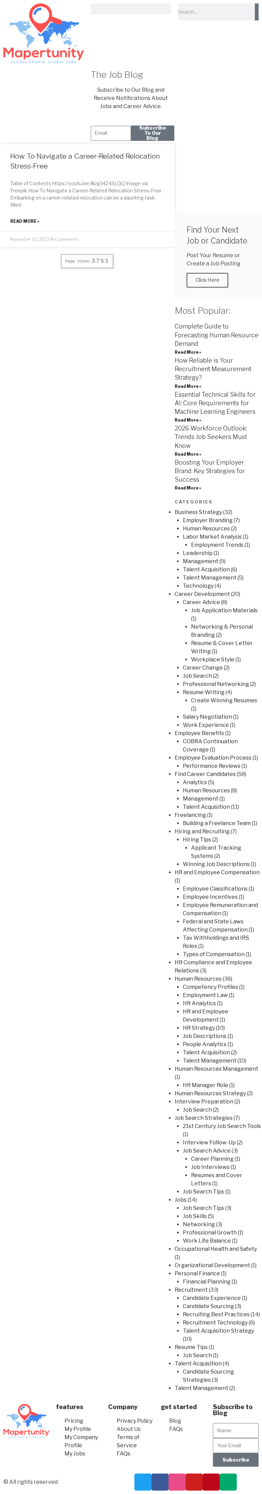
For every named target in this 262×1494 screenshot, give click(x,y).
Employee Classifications (215, 888)
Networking (199, 1224)
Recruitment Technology (215, 1322)
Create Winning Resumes (224, 700)
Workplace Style (212, 659)
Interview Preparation (204, 1101)
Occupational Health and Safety (216, 1249)
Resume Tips (191, 1347)
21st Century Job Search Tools (222, 1126)
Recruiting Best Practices (216, 1314)
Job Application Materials (224, 610)
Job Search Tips (203, 1191)
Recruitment (191, 1290)
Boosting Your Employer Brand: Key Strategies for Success (210, 471)
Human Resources (206, 528)
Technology (198, 586)
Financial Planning (207, 1281)
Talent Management (209, 577)
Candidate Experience (212, 1298)
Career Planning (212, 1159)
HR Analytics (199, 1003)
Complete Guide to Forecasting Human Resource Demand (217, 335)
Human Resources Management (216, 1069)
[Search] (257, 11)
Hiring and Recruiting (202, 831)
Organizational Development (212, 1265)
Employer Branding (208, 520)
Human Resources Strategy (210, 1093)
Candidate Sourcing (208, 1306)
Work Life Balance (207, 1240)
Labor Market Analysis (212, 536)
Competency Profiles (210, 987)
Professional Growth (210, 1232)
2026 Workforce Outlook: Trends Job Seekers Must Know (211, 437)
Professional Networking (216, 684)
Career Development (202, 594)
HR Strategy (199, 1028)
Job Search (197, 676)
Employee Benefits (199, 733)
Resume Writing (203, 692)
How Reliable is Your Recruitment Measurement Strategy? (213, 369)
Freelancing (190, 815)
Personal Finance (197, 1273)
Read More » (24, 221)
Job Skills (195, 1216)
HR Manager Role (205, 1085)
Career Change (203, 667)
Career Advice (201, 602)
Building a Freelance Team (217, 823)
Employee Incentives (210, 897)
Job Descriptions (205, 1036)
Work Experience (206, 725)
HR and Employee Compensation (217, 872)
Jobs (181, 1200)
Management (200, 561)
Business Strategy (198, 512)
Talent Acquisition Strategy (218, 1331)
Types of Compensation (214, 954)
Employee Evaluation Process (213, 758)
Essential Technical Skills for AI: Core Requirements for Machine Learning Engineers (215, 403)
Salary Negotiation (207, 717)
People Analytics (205, 1044)
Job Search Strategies (204, 1118)
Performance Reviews (212, 766)
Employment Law (205, 995)
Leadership (198, 553)
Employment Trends (217, 545)
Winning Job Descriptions (216, 864)
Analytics (195, 782)
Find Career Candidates (205, 774)
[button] (131, 9)
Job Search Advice (207, 1150)
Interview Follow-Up (209, 1142)
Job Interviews (210, 1167)
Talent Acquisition (206, 569)
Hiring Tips (197, 839)
